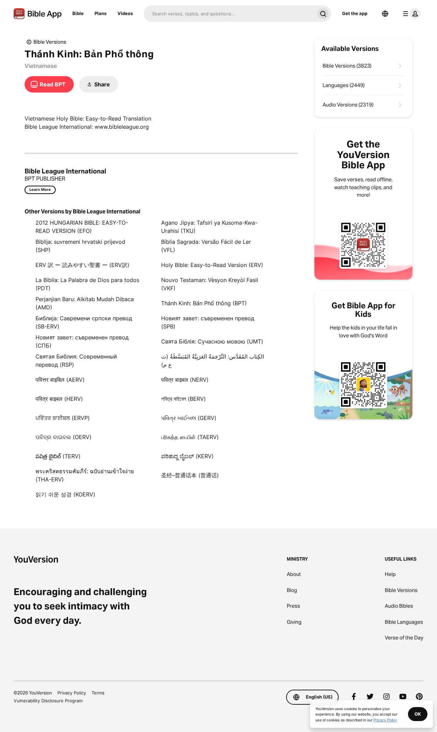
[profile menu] (410, 13)
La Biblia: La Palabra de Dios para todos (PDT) (87, 284)
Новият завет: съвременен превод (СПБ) (82, 341)
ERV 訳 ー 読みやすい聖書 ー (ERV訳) (82, 265)
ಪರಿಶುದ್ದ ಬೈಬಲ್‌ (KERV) (187, 456)
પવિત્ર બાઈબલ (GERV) (188, 417)
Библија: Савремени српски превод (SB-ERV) (84, 322)
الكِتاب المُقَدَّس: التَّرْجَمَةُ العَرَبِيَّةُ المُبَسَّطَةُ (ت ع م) (212, 360)
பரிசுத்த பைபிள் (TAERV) (190, 437)
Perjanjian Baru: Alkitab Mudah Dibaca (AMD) (85, 303)
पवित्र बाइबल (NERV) (185, 379)
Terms (97, 692)
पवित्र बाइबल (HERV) (59, 398)
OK (417, 714)
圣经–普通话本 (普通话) (190, 475)
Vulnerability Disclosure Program (48, 700)
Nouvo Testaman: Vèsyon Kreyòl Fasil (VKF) (209, 284)
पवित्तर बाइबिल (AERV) (60, 379)
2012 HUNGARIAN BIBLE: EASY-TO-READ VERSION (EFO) (82, 226)
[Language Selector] (385, 13)
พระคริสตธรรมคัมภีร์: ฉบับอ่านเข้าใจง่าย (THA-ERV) (85, 475)
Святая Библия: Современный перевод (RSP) (76, 360)
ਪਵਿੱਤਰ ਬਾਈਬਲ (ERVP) (63, 417)
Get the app (354, 13)
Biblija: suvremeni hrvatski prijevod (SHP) (80, 245)
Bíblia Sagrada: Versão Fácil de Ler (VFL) (206, 245)
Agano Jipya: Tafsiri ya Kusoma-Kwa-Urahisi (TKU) (209, 226)
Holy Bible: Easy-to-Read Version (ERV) (212, 265)
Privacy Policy (71, 692)
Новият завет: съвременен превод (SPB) (207, 322)
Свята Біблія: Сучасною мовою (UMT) (212, 341)
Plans (101, 13)
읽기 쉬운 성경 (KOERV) (65, 494)
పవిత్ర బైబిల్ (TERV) (58, 456)
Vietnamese (41, 66)
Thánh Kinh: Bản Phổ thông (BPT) (204, 303)
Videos (125, 13)
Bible (78, 13)
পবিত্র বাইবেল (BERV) (183, 398)
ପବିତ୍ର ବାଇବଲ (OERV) (63, 437)
